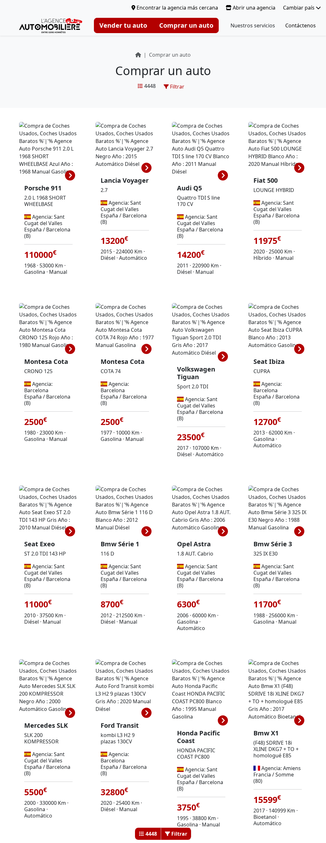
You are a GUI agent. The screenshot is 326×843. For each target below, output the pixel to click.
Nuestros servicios (252, 25)
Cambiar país (299, 7)
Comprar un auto (186, 25)
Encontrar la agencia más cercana (176, 7)
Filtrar (176, 86)
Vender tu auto (123, 25)
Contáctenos (300, 25)
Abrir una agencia (253, 7)
